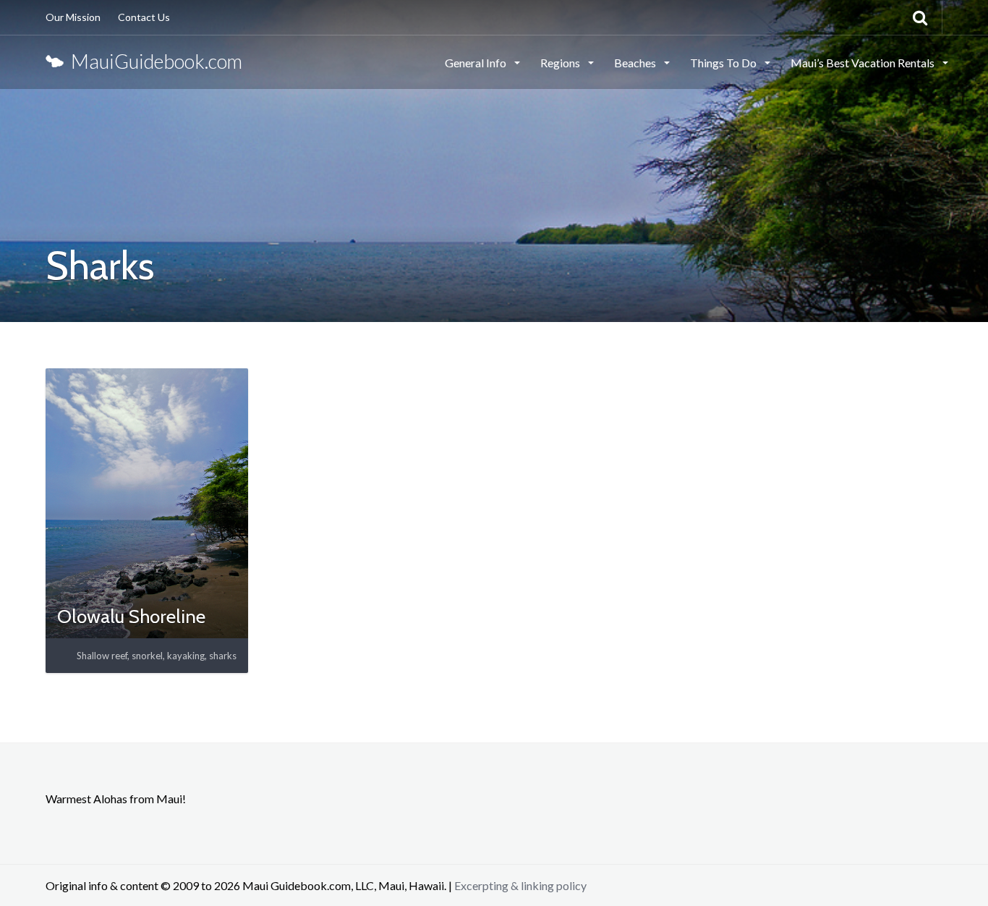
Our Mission (73, 17)
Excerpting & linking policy (520, 885)
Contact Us (144, 17)
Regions (561, 62)
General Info (476, 62)
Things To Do (724, 62)
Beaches (636, 62)
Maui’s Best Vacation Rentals (864, 62)
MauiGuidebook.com (153, 61)
